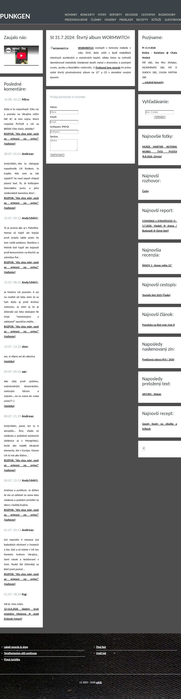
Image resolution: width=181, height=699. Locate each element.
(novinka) (9, 361)
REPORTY (116, 14)
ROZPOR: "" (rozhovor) (21, 139)
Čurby (145, 191)
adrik (99, 682)
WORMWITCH (86, 48)
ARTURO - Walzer (151, 394)
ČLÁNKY (96, 20)
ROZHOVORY (166, 14)
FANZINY (110, 20)
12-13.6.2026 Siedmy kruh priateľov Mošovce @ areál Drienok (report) (21, 614)
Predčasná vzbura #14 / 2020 (158, 359)
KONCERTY (87, 14)
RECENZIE (131, 14)
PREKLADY (126, 20)
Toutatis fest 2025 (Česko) (156, 295)
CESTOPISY (148, 14)
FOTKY (102, 14)
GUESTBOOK (173, 20)
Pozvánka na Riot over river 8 (158, 325)
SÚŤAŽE (156, 20)
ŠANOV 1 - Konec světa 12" (157, 265)
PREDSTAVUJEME (76, 20)
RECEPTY (142, 20)
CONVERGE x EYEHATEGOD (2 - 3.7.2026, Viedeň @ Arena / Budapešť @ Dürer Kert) (159, 226)
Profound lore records (108, 67)
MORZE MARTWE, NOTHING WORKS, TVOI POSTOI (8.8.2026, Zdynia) (159, 152)
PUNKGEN (15, 16)
